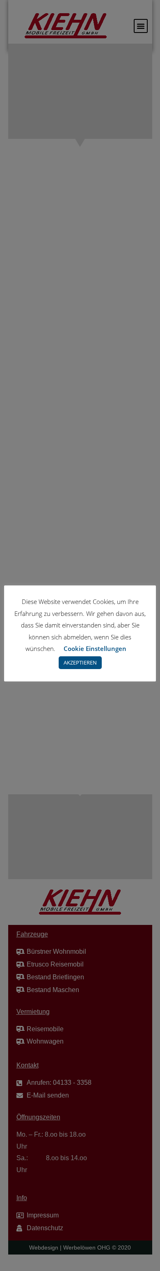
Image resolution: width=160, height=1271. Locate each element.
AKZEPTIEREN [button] (80, 662)
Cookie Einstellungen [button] (95, 648)
